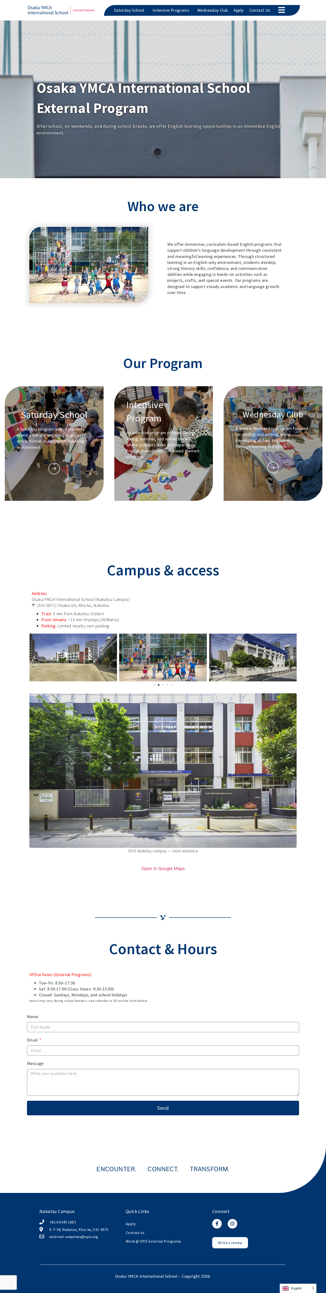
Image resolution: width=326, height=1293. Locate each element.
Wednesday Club (212, 10)
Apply (239, 10)
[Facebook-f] (217, 1224)
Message (35, 1063)
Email (32, 1040)
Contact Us (259, 10)
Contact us (135, 1232)
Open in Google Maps (163, 868)
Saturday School (129, 10)
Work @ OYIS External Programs (153, 1241)
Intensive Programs (170, 10)
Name (32, 1016)
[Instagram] (232, 1224)
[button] (34, 657)
